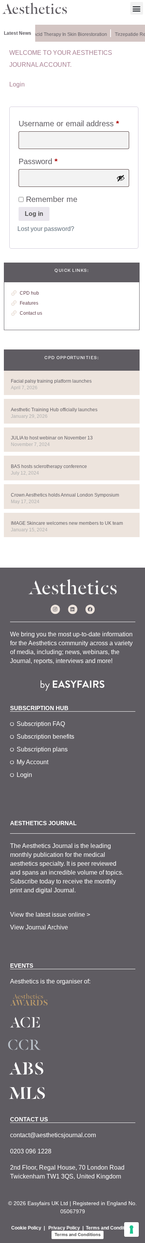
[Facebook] (90, 609)
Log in (34, 213)
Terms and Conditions (110, 1228)
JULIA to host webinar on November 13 (52, 438)
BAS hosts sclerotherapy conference (49, 466)
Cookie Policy (26, 1228)
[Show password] (120, 178)
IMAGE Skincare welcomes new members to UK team (67, 523)
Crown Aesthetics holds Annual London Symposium (65, 495)
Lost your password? (45, 229)
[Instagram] (55, 609)
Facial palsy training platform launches (51, 381)
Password (53, 160)
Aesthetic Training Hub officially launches (54, 409)
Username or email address (74, 122)
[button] (136, 8)
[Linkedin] (72, 609)
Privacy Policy (64, 1228)
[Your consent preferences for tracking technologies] (131, 1229)
